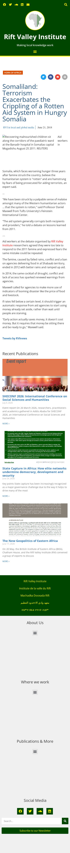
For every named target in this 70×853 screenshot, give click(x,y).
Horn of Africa (12, 72)
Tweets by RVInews (14, 338)
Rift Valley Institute (35, 36)
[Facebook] (4, 4)
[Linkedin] (22, 4)
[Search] (65, 821)
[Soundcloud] (16, 4)
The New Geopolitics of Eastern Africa (30, 541)
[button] (65, 4)
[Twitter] (10, 4)
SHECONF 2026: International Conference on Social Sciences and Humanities (34, 398)
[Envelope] (28, 4)
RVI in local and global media (18, 127)
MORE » (5, 423)
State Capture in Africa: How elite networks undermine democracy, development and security (34, 471)
